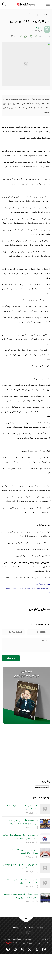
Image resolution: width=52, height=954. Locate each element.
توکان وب (8, 938)
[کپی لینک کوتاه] (21, 36)
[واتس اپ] (25, 36)
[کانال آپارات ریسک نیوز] (15, 944)
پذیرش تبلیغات (14, 922)
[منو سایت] (47, 4)
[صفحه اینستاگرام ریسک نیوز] (44, 944)
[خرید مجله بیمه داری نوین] (26, 695)
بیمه (33, 15)
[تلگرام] (36, 36)
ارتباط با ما (29, 922)
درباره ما (40, 922)
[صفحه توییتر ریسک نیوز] (30, 944)
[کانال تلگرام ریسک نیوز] (37, 944)
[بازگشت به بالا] (26, 915)
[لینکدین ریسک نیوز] (22, 944)
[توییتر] (30, 36)
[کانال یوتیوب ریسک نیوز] (8, 944)
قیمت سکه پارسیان (42, 782)
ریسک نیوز (46, 15)
